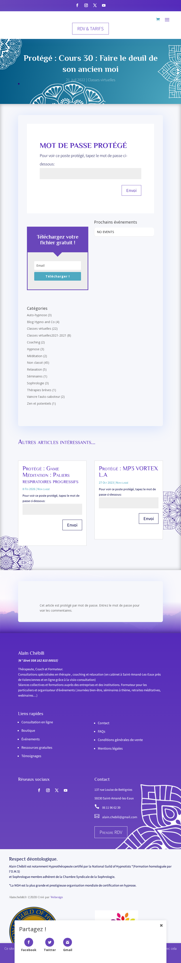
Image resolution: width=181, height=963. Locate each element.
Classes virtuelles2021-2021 (46, 335)
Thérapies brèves (39, 390)
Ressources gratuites (36, 747)
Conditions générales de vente (120, 739)
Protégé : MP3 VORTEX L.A (128, 471)
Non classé (35, 362)
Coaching (33, 342)
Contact (103, 723)
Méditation (34, 356)
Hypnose (33, 349)
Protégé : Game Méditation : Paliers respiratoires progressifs (50, 474)
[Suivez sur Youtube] (103, 5)
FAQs (101, 731)
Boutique (28, 730)
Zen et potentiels (39, 403)
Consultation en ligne (37, 722)
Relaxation (34, 369)
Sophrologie (35, 383)
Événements (30, 739)
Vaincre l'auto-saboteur (43, 396)
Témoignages (31, 756)
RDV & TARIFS (90, 28)
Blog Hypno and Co (41, 322)
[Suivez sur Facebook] (77, 5)
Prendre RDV (111, 832)
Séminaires (35, 376)
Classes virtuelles (101, 79)
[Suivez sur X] (94, 5)
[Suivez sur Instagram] (86, 5)
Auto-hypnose (37, 315)
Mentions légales (110, 748)
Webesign (57, 897)
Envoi (131, 190)
